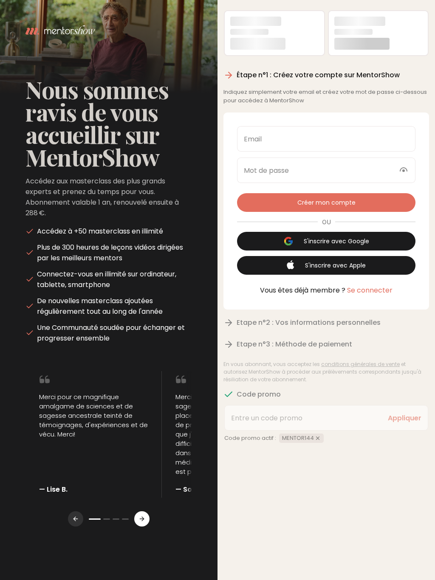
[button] (326, 202)
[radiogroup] (326, 33)
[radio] (274, 33)
